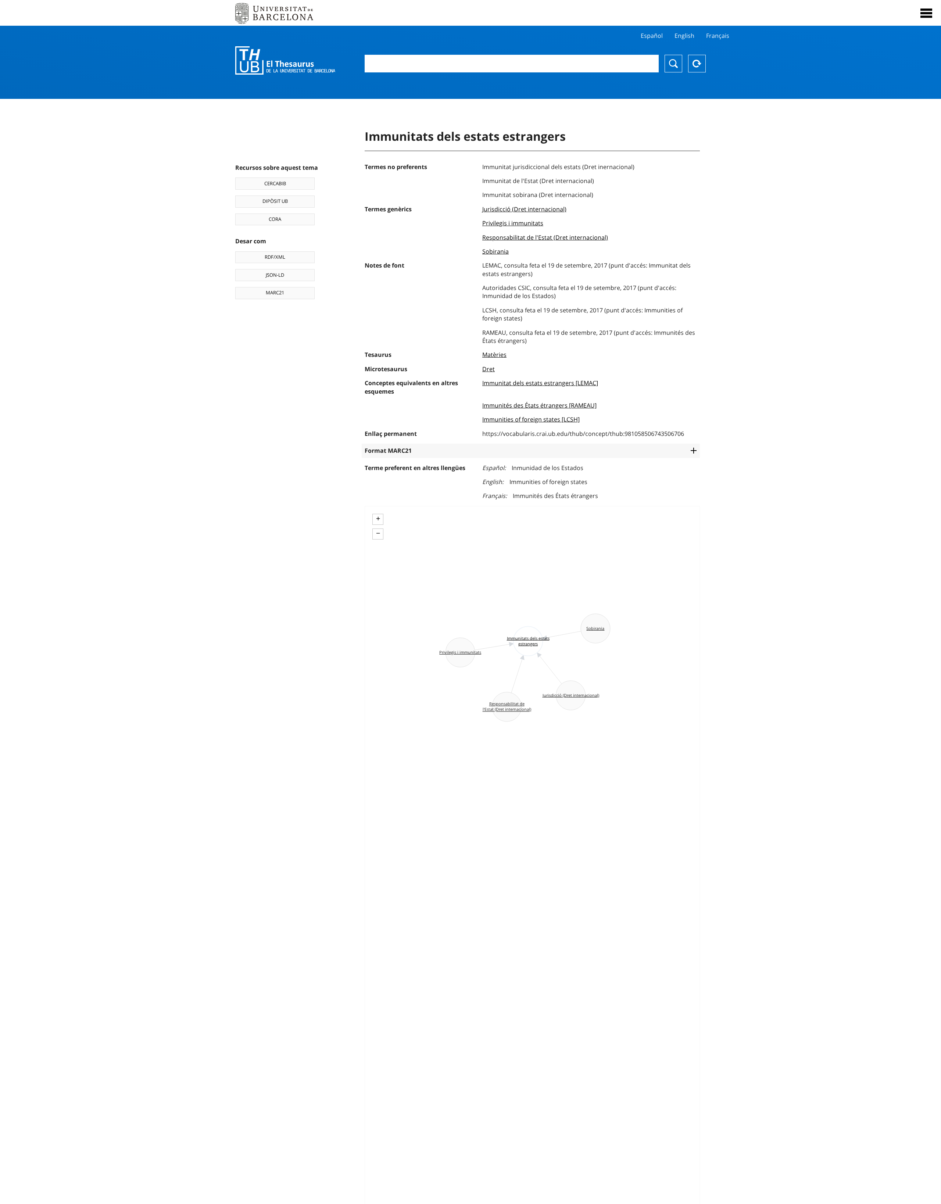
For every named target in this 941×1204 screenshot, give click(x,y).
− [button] (378, 533)
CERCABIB (275, 183)
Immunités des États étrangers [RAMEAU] (539, 405)
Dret (488, 369)
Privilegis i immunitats (512, 223)
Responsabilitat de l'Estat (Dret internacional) (545, 237)
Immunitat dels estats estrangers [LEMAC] (540, 383)
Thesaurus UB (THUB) (285, 60)
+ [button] (378, 518)
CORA (275, 219)
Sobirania (495, 251)
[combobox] (512, 63)
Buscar (673, 63)
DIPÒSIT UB (275, 201)
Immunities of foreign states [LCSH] (531, 419)
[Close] (926, 13)
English (684, 36)
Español (652, 36)
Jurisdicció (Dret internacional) (524, 209)
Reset (697, 63)
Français (717, 36)
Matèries (494, 355)
